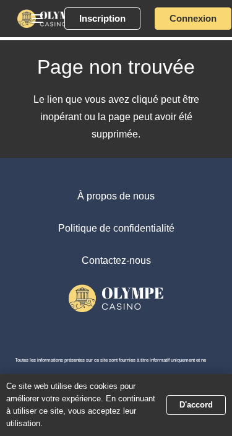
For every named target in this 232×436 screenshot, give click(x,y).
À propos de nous (116, 196)
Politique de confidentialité (116, 228)
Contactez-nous (116, 260)
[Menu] (37, 18)
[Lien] (49, 18)
